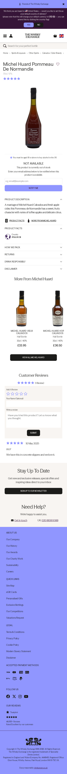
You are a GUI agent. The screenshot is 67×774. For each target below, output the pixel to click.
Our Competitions (14, 611)
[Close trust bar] (63, 4)
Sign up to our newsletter (33, 491)
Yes (28, 25)
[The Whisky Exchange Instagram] (20, 696)
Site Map (10, 585)
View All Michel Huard (33, 357)
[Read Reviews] (19, 78)
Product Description (17, 199)
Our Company (12, 539)
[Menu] (5, 36)
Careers (9, 571)
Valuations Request (15, 617)
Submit (33, 433)
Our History (11, 545)
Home (5, 53)
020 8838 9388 (50, 520)
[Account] (11, 36)
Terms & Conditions (15, 632)
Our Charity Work (14, 558)
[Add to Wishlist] (57, 64)
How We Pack (12, 247)
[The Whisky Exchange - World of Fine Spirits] (33, 36)
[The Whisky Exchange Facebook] (8, 696)
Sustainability (12, 565)
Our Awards (11, 552)
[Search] (5, 46)
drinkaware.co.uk (41, 768)
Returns (9, 254)
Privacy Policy (12, 638)
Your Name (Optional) (14, 398)
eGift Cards (11, 592)
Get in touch (20, 520)
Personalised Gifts (14, 598)
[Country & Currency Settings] (61, 36)
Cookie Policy (12, 644)
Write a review (12, 410)
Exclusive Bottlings (14, 605)
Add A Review (12, 389)
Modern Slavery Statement (18, 651)
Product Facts (13, 228)
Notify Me (33, 188)
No (38, 25)
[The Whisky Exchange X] (14, 696)
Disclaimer (11, 268)
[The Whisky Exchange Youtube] (26, 696)
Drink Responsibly (15, 261)
